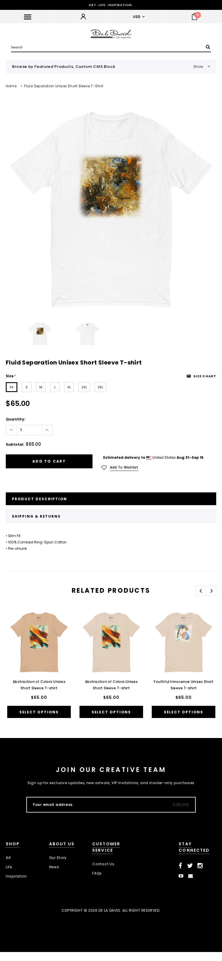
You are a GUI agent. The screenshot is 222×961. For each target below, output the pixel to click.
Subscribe (181, 804)
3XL (100, 387)
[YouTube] (181, 876)
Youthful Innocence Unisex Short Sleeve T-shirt (183, 684)
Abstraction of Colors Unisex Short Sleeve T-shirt (39, 684)
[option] (111, 210)
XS (12, 387)
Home (11, 86)
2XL (84, 387)
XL (69, 387)
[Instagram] (200, 866)
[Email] (190, 876)
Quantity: (15, 419)
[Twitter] (190, 866)
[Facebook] (180, 866)
